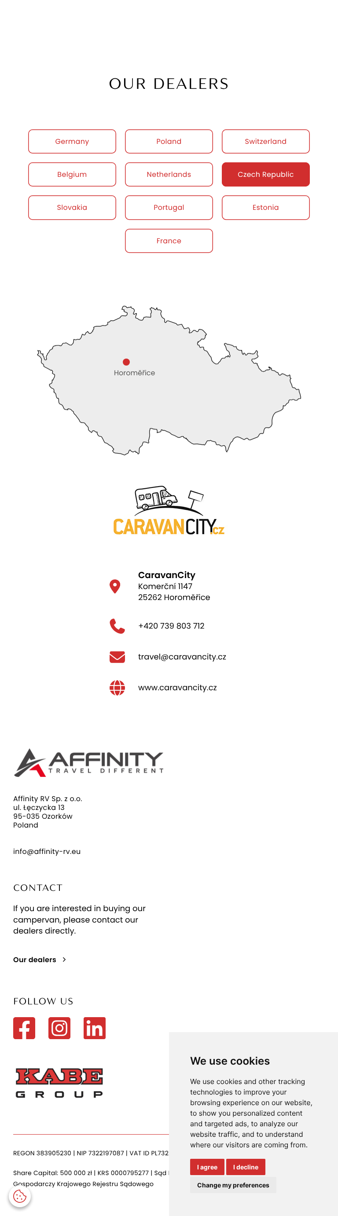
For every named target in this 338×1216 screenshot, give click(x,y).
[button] (20, 1196)
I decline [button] (245, 1167)
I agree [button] (207, 1167)
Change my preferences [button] (233, 1185)
